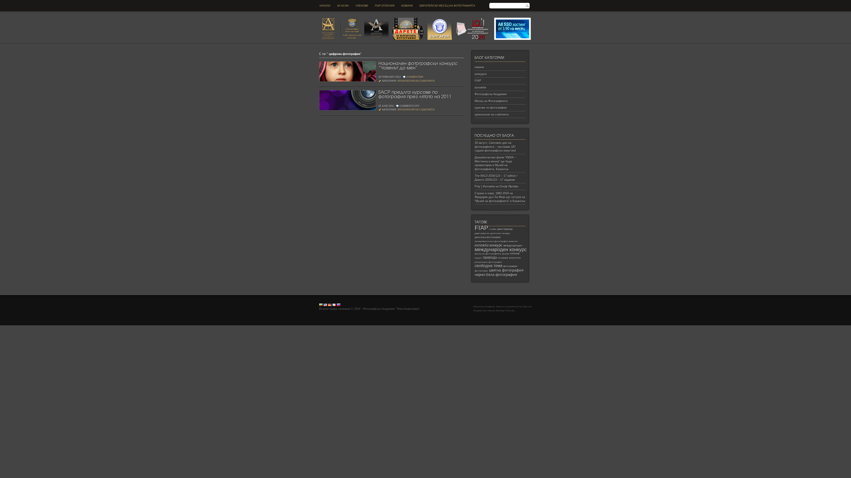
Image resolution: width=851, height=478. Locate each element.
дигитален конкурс (500, 233)
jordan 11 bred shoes (217, 327)
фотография (510, 266)
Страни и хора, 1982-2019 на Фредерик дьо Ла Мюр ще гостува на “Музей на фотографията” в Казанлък (500, 197)
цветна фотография (506, 270)
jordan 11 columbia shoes (122, 327)
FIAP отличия (384, 5)
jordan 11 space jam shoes (186, 327)
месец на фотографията (488, 253)
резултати (515, 257)
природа (490, 257)
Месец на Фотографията (491, 101)
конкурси (481, 74)
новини (407, 5)
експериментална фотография (491, 241)
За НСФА (343, 5)
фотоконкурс (481, 271)
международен (513, 245)
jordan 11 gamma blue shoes (18, 327)
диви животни (482, 233)
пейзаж (514, 253)
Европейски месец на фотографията (447, 5)
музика (505, 253)
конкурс (496, 245)
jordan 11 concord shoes (89, 327)
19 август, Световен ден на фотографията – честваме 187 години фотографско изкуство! (495, 146)
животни (513, 241)
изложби (480, 87)
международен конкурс (501, 249)
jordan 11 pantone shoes (311, 327)
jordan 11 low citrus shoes (344, 327)
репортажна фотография (488, 262)
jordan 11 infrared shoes (279, 327)
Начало (325, 5)
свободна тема (488, 266)
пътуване (503, 257)
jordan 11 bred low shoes (247, 327)
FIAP (478, 80)
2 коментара (414, 76)
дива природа (505, 229)
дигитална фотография (488, 237)
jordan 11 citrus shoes (154, 327)
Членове (361, 5)
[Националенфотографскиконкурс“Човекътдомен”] (418, 65)
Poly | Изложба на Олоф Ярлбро (496, 186)
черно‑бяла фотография (496, 275)
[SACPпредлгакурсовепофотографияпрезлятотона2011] (414, 94)
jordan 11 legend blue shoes (55, 327)
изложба (482, 245)
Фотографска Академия (491, 94)
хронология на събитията (416, 80)
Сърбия (492, 229)
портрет (478, 258)
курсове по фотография (491, 107)
